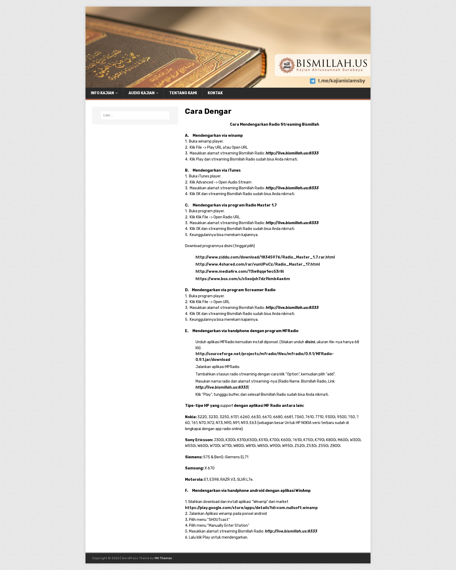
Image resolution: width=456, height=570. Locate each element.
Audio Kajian (142, 93)
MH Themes (163, 558)
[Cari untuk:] (135, 115)
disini (310, 342)
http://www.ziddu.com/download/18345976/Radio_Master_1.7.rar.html (265, 257)
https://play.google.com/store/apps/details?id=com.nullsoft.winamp (251, 508)
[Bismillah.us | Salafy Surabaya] (228, 84)
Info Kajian (102, 93)
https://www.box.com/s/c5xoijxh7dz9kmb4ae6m (243, 279)
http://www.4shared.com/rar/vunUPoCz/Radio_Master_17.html (258, 264)
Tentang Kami (183, 93)
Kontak (215, 93)
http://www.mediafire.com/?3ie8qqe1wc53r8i (240, 271)
